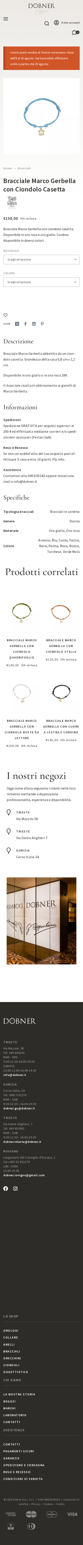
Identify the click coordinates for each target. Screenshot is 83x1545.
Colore (9, 273)
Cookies (48, 1504)
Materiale (11, 250)
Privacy (36, 1504)
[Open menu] (5, 19)
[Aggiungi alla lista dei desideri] (5, 315)
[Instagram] (15, 1188)
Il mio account (71, 23)
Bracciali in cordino (65, 511)
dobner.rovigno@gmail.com (24, 1175)
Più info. (58, 459)
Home (7, 168)
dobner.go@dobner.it (19, 1108)
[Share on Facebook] (25, 324)
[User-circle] (56, 23)
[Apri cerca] (46, 23)
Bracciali (24, 168)
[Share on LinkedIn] (34, 324)
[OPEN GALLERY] (41, 116)
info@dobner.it (25, 481)
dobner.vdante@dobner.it (22, 1142)
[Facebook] (5, 1188)
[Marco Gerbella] (12, 202)
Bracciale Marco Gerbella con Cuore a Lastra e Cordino (61, 726)
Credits (60, 1504)
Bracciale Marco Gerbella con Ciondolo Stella (61, 646)
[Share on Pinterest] (42, 324)
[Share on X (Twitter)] (17, 324)
